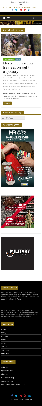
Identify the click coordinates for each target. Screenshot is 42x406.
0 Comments (14, 78)
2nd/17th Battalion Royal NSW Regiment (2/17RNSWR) (19, 81)
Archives (4, 347)
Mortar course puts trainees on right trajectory (18, 67)
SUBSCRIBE (5, 350)
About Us (4, 374)
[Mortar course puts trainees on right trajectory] (21, 35)
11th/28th (24, 78)
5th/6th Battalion (8, 83)
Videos (3, 343)
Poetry (3, 333)
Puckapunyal (12, 86)
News (18, 59)
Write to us (5, 354)
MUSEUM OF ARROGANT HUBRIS (13, 385)
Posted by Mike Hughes (21, 75)
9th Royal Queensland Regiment (23, 83)
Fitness (3, 340)
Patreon (20, 299)
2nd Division (31, 78)
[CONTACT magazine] (3, 18)
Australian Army (9, 59)
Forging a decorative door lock (12, 6)
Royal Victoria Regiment (24, 86)
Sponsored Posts (7, 371)
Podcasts (4, 336)
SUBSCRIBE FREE (7, 381)
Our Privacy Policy (7, 378)
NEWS (3, 329)
